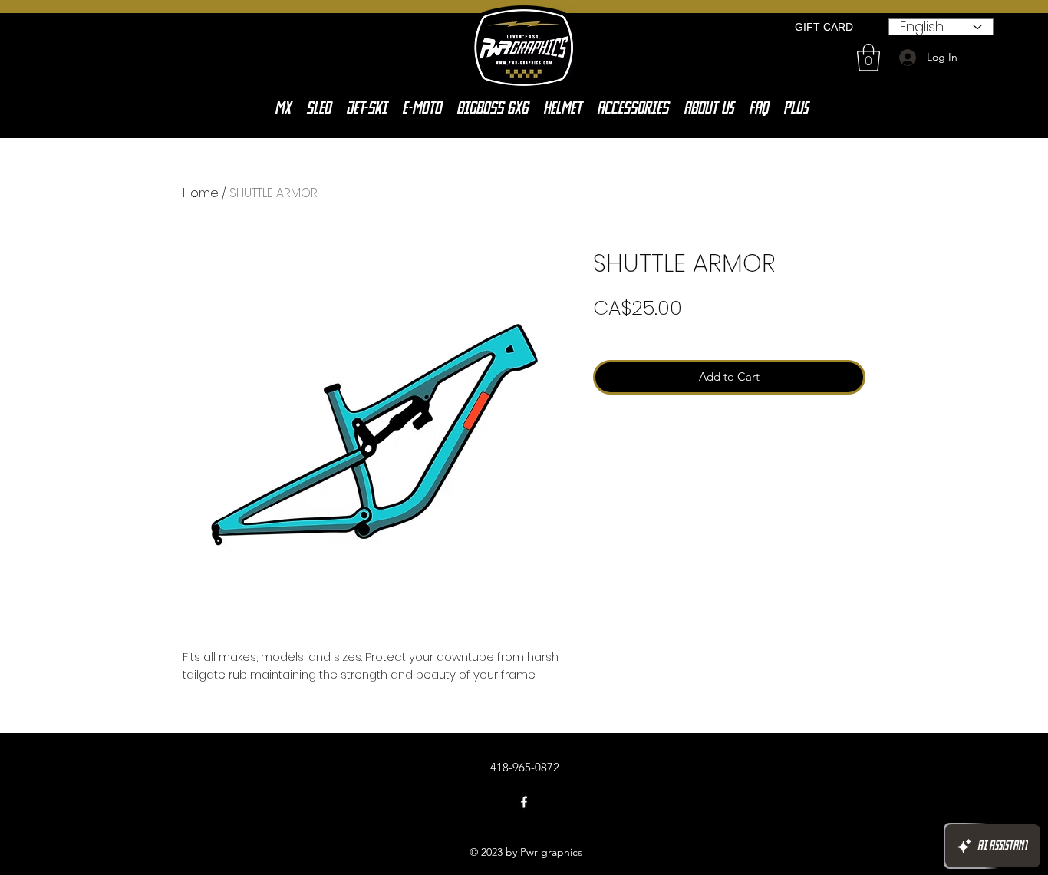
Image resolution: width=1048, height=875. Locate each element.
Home (201, 193)
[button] (868, 57)
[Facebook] (524, 802)
